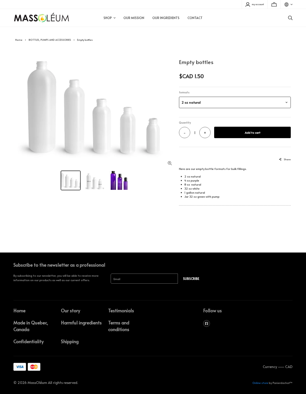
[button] (235, 102)
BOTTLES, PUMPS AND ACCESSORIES (50, 39)
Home (18, 39)
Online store (260, 383)
